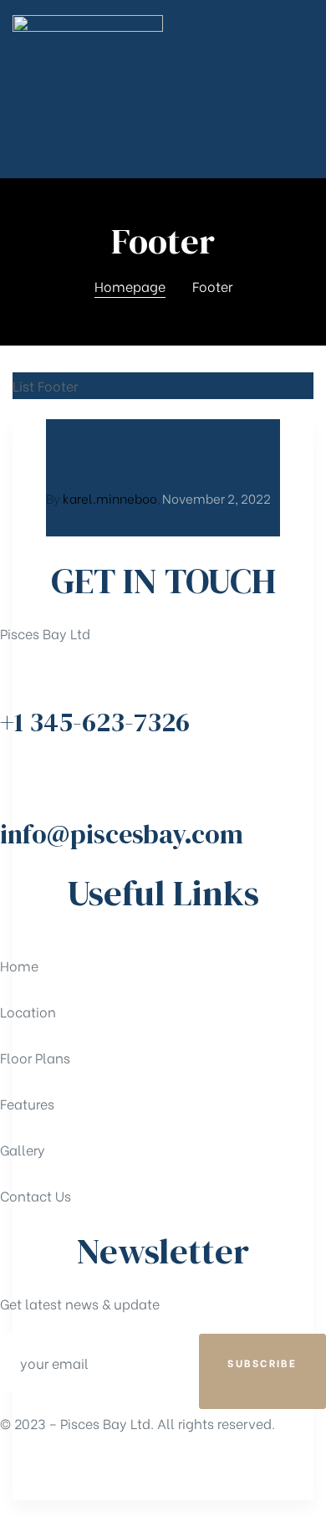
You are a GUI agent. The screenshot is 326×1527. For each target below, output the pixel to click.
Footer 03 (101, 461)
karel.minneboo (110, 498)
